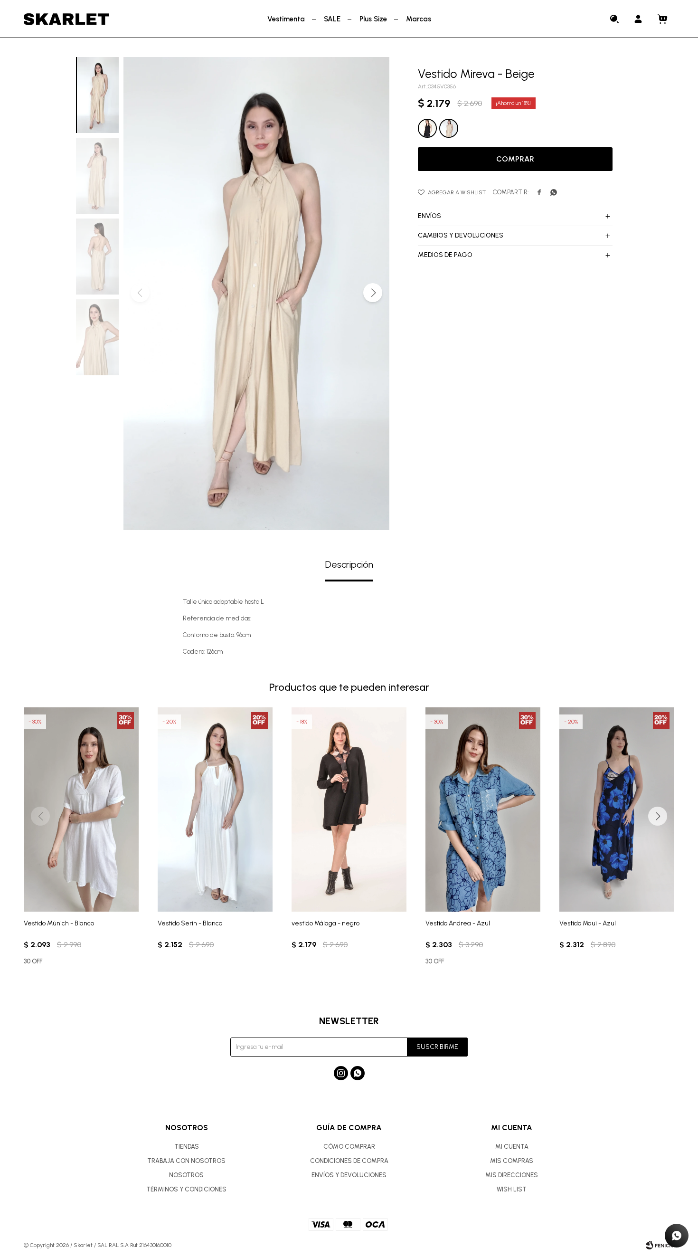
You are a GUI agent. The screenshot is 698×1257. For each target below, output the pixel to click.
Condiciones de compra (349, 1160)
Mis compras (511, 1160)
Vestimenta (286, 19)
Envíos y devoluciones (349, 1175)
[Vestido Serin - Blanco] (215, 809)
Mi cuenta (511, 1146)
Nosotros (186, 1175)
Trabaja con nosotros (186, 1160)
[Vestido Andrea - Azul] (482, 809)
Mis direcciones (511, 1175)
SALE (332, 19)
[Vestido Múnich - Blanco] (81, 809)
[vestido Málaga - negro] (349, 809)
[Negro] (427, 128)
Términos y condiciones (186, 1189)
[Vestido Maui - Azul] (616, 809)
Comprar (515, 158)
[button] (615, 19)
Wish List (512, 1189)
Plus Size (373, 19)
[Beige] (448, 128)
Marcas (418, 19)
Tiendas (186, 1146)
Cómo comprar (349, 1146)
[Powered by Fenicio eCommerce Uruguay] (660, 1245)
